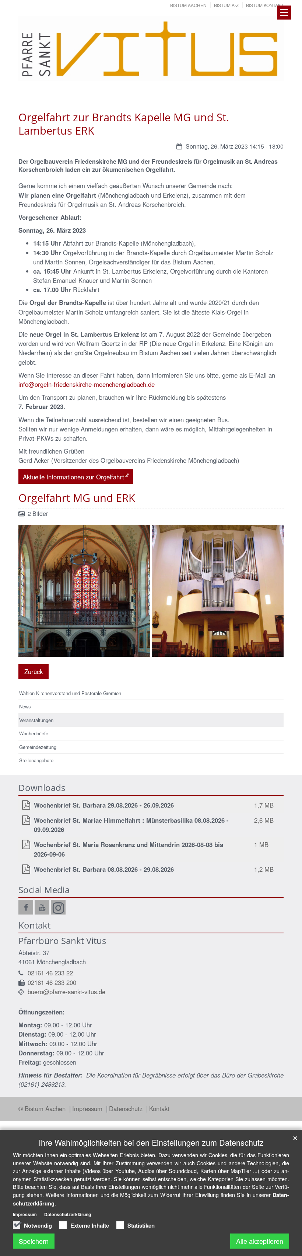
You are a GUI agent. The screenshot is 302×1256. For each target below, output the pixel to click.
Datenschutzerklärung (67, 1214)
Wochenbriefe (33, 733)
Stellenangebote (36, 760)
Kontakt (159, 1108)
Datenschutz (126, 1108)
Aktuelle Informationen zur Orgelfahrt (73, 476)
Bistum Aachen (188, 5)
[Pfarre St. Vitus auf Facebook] (25, 907)
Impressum (88, 1108)
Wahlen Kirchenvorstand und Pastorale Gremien (70, 693)
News (25, 706)
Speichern (34, 1241)
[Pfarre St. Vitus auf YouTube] (42, 907)
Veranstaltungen (36, 720)
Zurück (33, 671)
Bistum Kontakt (265, 5)
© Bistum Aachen (42, 1108)
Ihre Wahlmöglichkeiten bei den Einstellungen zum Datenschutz (151, 1142)
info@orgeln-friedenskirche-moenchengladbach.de (86, 384)
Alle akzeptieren (259, 1241)
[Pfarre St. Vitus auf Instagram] (58, 907)
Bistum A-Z (226, 5)
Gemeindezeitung (37, 746)
